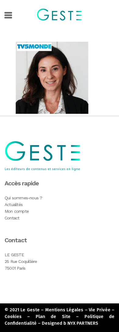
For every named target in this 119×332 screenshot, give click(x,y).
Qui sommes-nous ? (23, 197)
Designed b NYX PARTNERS (70, 323)
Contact (12, 217)
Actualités (14, 204)
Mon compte (17, 211)
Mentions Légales (64, 310)
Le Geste (30, 310)
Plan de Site (53, 316)
